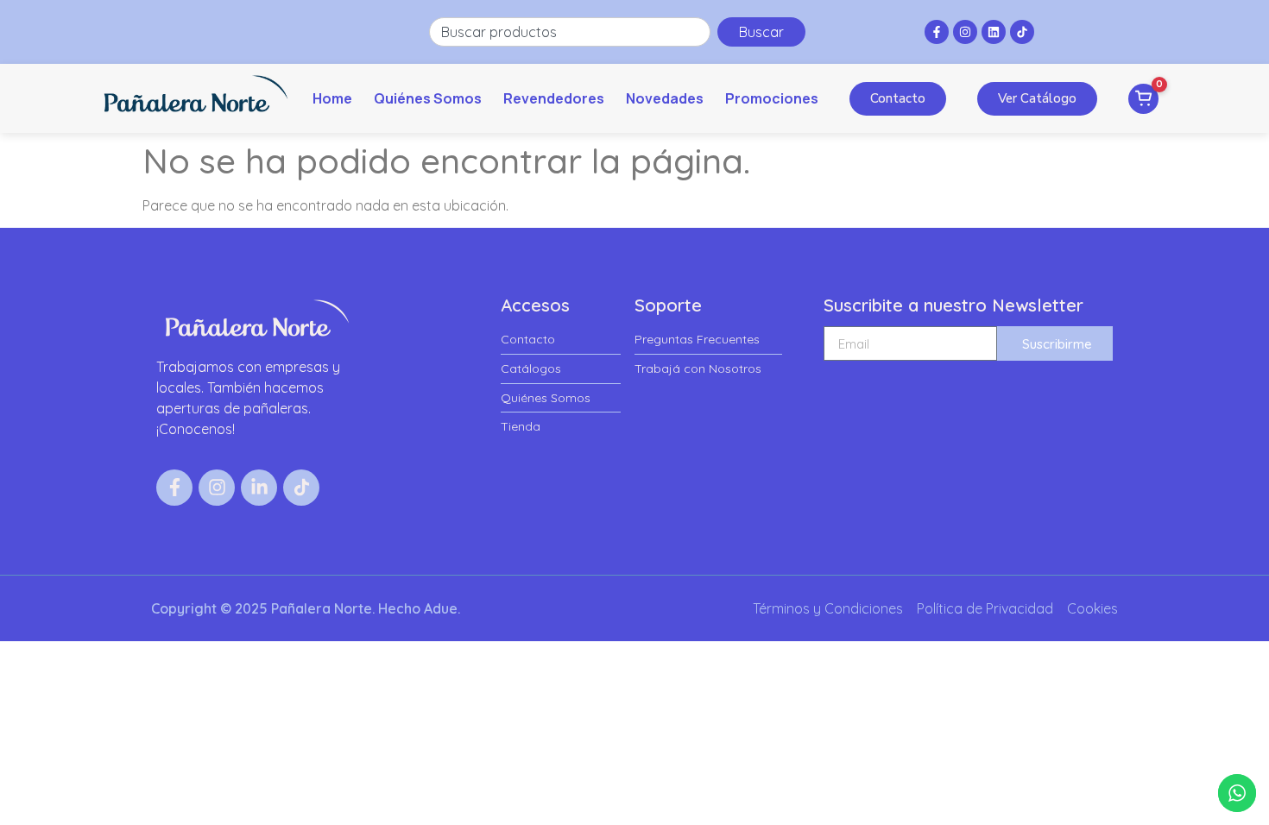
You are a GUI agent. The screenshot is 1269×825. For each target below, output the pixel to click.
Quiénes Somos (428, 98)
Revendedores (553, 98)
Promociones (771, 98)
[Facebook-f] (937, 32)
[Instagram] (965, 32)
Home (332, 98)
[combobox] (569, 32)
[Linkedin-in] (259, 487)
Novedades (665, 98)
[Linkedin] (994, 32)
